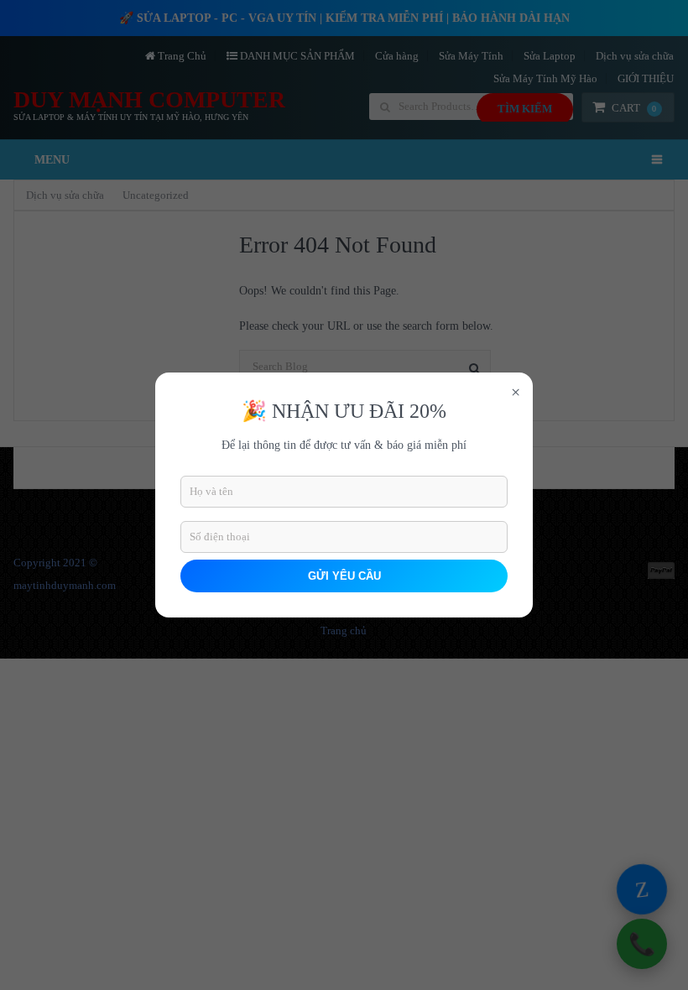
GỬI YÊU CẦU (344, 576)
